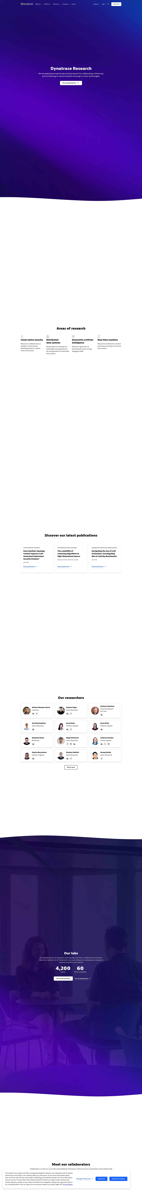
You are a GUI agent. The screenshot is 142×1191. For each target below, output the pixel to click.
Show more (71, 767)
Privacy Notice (67, 1184)
